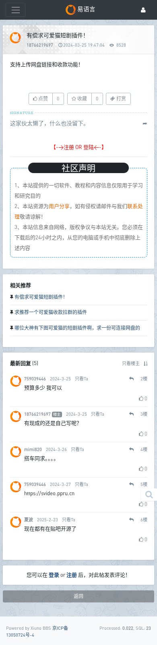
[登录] (143, 10)
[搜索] (149, 494)
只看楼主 (131, 363)
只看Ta (81, 378)
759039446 (35, 378)
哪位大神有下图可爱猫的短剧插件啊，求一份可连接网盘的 (77, 328)
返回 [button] (78, 596)
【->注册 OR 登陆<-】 (79, 147)
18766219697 (40, 44)
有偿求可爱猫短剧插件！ (41, 297)
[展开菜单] (15, 10)
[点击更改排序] (145, 363)
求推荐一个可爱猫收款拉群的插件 (50, 312)
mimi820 (33, 449)
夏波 (28, 519)
